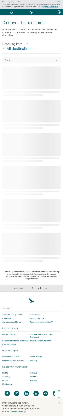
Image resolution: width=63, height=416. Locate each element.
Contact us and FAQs (10, 357)
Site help (33, 360)
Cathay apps (35, 314)
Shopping (6, 376)
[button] (4, 12)
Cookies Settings (9, 344)
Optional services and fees (13, 360)
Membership (7, 384)
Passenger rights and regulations (15, 341)
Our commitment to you (11, 322)
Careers (6, 318)
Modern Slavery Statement (40, 341)
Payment (33, 380)
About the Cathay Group (12, 314)
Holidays (33, 373)
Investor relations (37, 318)
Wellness (34, 376)
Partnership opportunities (41, 322)
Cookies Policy (18, 411)
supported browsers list (50, 6)
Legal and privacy (9, 334)
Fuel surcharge (36, 357)
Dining (5, 380)
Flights (5, 373)
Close (59, 1)
